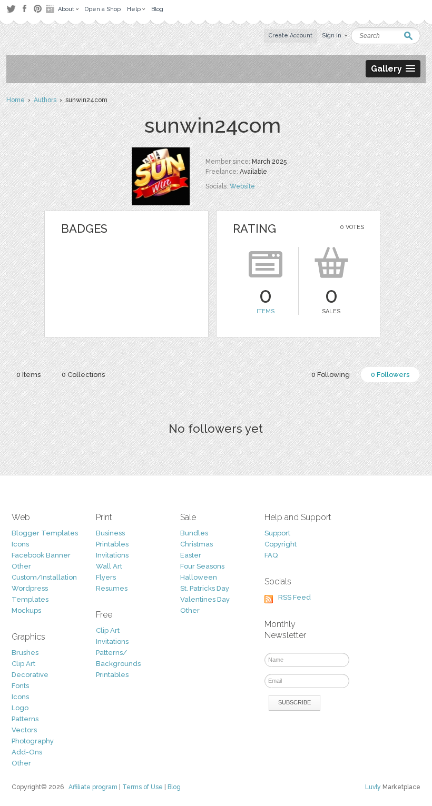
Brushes (25, 652)
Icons (20, 544)
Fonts (20, 686)
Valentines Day (205, 599)
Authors (45, 100)
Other (21, 566)
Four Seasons (202, 566)
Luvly (373, 787)
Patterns (25, 719)
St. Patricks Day (204, 588)
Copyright (280, 544)
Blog (174, 787)
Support (277, 533)
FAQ (271, 555)
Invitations (112, 555)
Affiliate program (92, 787)
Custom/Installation (44, 577)
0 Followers (390, 375)
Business (110, 533)
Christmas (196, 544)
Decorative (30, 675)
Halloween (198, 577)
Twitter (10, 9)
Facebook (24, 9)
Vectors (24, 730)
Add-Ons (27, 752)
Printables (112, 544)
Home (15, 100)
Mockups (26, 610)
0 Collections (83, 375)
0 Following (330, 375)
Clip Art (23, 664)
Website (242, 186)
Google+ (51, 9)
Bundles (194, 533)
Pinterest (37, 9)
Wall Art (109, 566)
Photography (33, 741)
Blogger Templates (45, 533)
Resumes (111, 588)
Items (265, 311)
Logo (20, 708)
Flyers (106, 577)
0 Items (28, 375)
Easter (190, 555)
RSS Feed (294, 597)
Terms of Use (142, 787)
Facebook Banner (41, 555)
